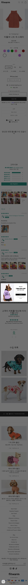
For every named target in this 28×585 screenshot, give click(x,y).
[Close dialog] (26, 284)
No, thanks (21, 298)
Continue (20, 294)
